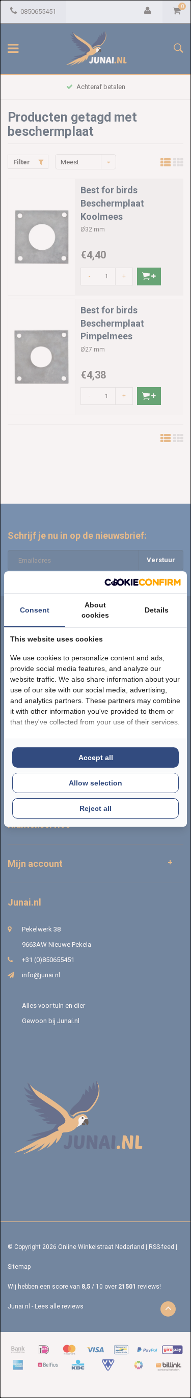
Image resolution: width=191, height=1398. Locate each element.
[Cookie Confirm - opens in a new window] (142, 582)
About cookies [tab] (95, 610)
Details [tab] (157, 610)
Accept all (95, 757)
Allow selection (95, 783)
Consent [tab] (34, 610)
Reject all (95, 808)
